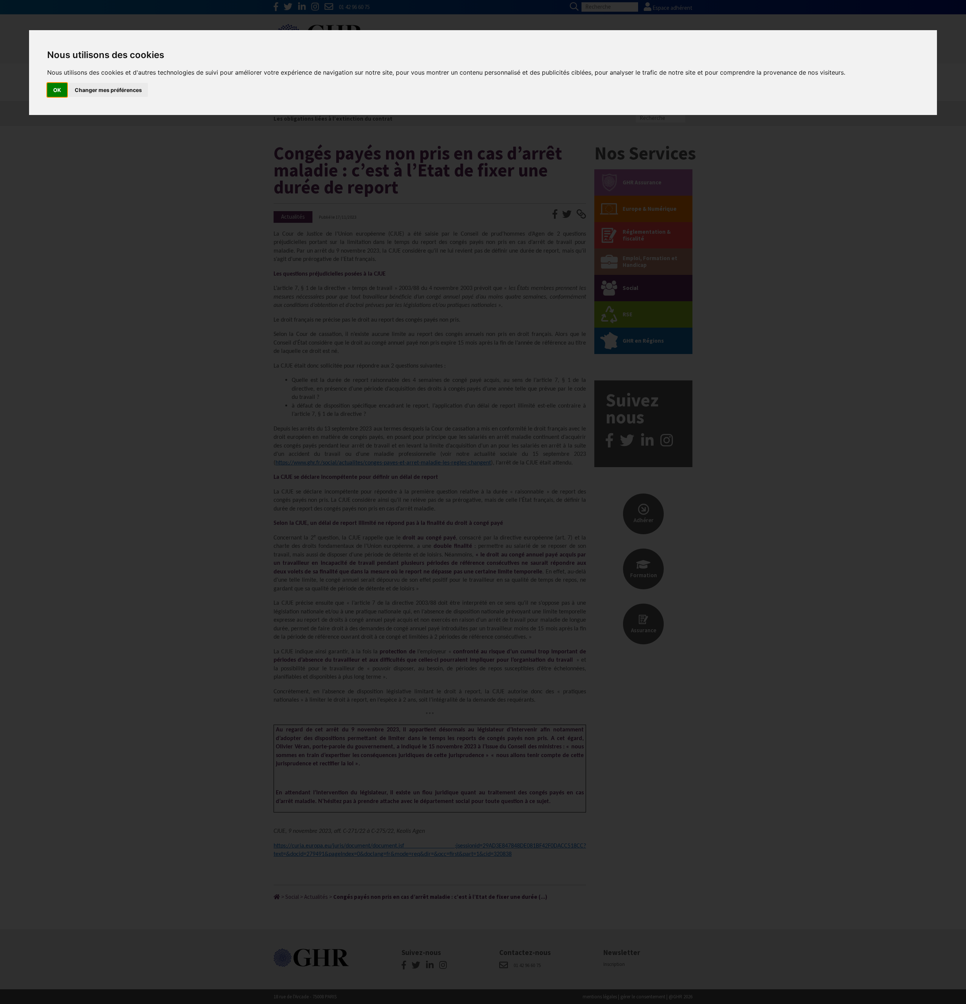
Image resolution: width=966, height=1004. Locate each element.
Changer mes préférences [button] (108, 90)
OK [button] (57, 90)
